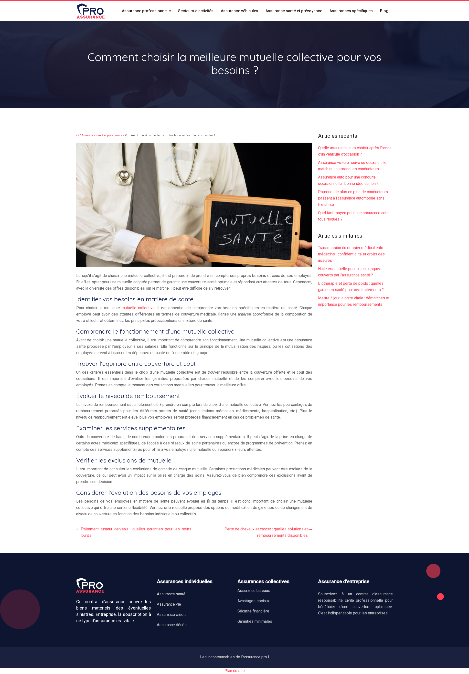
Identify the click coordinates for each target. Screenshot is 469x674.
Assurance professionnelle (146, 11)
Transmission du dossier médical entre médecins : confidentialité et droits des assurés (351, 254)
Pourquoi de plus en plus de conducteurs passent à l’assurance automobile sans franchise (353, 198)
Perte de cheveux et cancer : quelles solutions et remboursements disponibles (266, 532)
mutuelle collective (138, 307)
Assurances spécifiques (351, 11)
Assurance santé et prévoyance (294, 11)
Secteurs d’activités (195, 11)
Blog (384, 11)
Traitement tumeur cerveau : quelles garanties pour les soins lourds (136, 532)
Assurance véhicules (239, 11)
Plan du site (234, 670)
